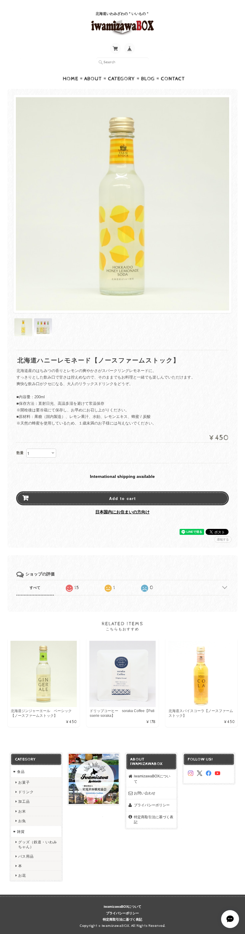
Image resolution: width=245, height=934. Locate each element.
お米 (22, 811)
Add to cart (122, 498)
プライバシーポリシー (152, 805)
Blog (148, 79)
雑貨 (21, 831)
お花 (22, 875)
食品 (21, 772)
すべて (35, 588)
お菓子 (24, 782)
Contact (173, 79)
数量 (20, 453)
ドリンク (26, 792)
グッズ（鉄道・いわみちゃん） (37, 844)
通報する (223, 539)
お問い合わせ (144, 793)
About (93, 79)
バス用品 (26, 856)
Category (121, 79)
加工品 (24, 801)
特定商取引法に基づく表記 (153, 819)
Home (70, 79)
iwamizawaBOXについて (152, 778)
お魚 (22, 821)
